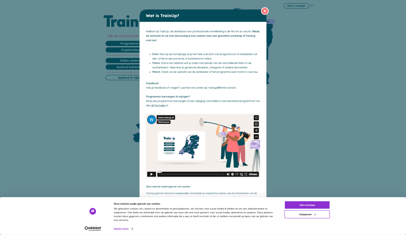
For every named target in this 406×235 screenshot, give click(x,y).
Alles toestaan (307, 205)
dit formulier (158, 105)
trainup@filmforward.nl (222, 87)
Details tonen (121, 228)
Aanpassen (305, 214)
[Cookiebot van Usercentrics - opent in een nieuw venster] (93, 228)
